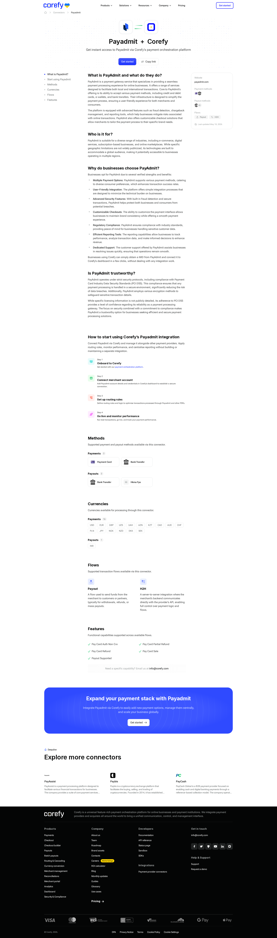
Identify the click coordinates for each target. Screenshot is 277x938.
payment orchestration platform (129, 367)
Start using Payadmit (59, 79)
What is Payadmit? (57, 74)
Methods (52, 84)
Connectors (59, 12)
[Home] (45, 12)
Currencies (53, 89)
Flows (50, 94)
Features (52, 99)
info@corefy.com (159, 668)
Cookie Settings (171, 932)
